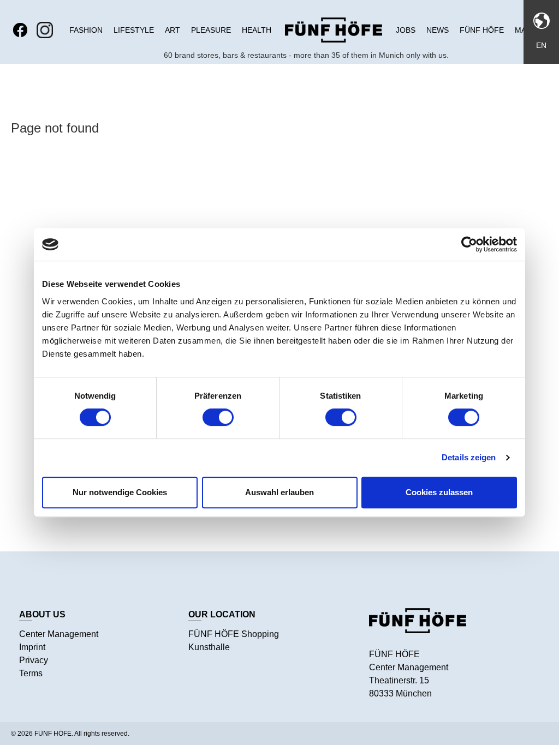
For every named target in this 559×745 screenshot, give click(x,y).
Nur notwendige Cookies (120, 492)
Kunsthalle (209, 647)
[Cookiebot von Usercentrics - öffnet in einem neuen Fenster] (469, 244)
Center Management (58, 634)
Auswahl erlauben (279, 492)
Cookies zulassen (439, 492)
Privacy (33, 660)
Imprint (32, 647)
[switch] (218, 417)
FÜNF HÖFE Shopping (233, 634)
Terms (31, 673)
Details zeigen (469, 457)
